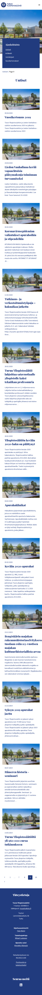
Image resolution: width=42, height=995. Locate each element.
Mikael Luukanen (21, 938)
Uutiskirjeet (9, 57)
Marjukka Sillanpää (21, 945)
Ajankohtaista (12, 44)
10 (36, 877)
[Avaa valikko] (39, 4)
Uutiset (8, 49)
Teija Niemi (21, 931)
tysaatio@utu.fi (25, 908)
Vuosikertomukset (12, 61)
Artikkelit (8, 53)
